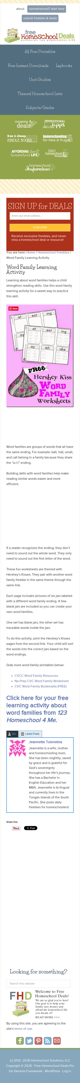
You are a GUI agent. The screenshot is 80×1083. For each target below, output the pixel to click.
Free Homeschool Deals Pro (54, 1066)
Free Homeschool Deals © (40, 34)
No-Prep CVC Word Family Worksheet (42, 681)
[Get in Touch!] (57, 1043)
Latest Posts (32, 734)
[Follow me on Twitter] (29, 1043)
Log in (66, 1071)
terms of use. (23, 1029)
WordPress (52, 1071)
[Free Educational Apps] (54, 124)
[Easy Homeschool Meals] (58, 153)
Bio (14, 734)
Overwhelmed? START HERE (46, 9)
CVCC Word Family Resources (36, 676)
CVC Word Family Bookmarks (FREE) (41, 686)
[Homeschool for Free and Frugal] (58, 139)
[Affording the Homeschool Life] (25, 153)
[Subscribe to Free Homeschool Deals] (47, 1043)
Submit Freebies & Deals (40, 18)
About (20, 9)
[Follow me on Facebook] (20, 1043)
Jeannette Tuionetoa (45, 742)
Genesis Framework (28, 1071)
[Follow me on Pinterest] (38, 1043)
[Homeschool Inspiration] (40, 170)
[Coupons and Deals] (26, 124)
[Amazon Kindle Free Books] (22, 139)
